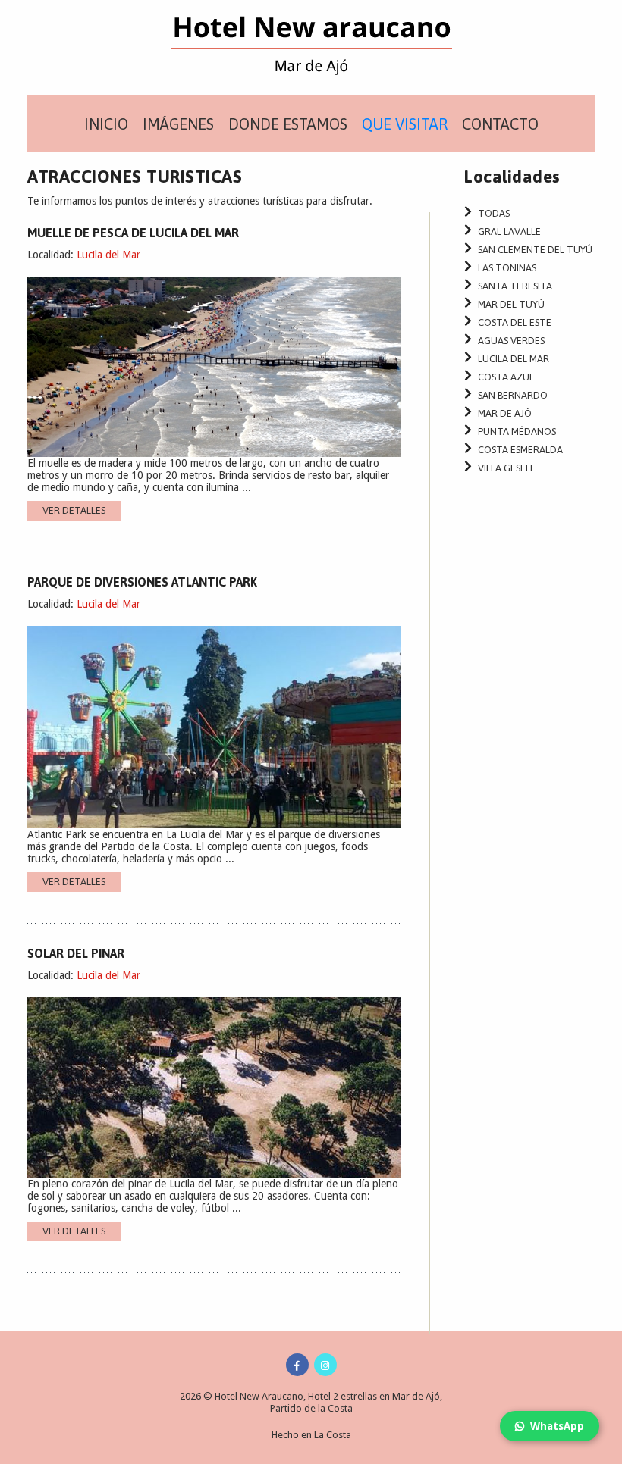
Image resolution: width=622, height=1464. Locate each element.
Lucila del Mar (108, 255)
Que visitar (405, 124)
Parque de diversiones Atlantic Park (142, 582)
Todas (494, 213)
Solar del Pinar (75, 953)
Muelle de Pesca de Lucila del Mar (133, 232)
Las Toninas (507, 268)
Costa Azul (506, 377)
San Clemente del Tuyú (535, 249)
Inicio (106, 124)
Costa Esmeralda (520, 449)
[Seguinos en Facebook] (297, 1364)
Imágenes (178, 124)
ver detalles (73, 510)
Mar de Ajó (505, 413)
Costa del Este (514, 322)
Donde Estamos (287, 124)
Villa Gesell (506, 468)
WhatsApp (557, 1426)
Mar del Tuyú (511, 304)
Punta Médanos (517, 431)
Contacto (500, 124)
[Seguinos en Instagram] (325, 1364)
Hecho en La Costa (311, 1435)
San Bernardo (513, 395)
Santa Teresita (515, 286)
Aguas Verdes (511, 340)
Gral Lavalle (509, 231)
